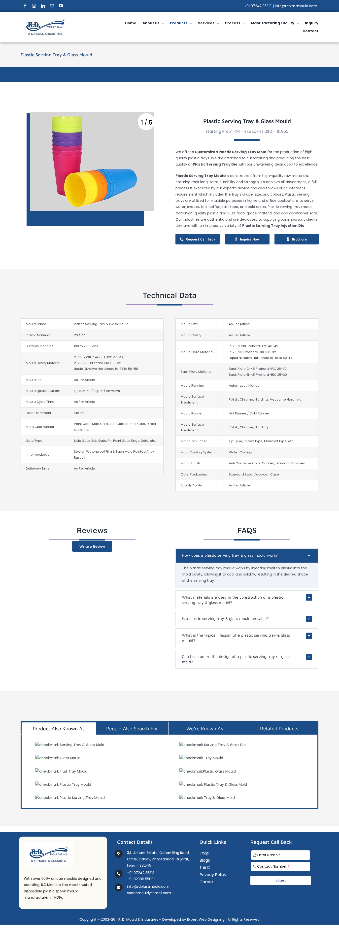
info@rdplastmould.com (296, 5)
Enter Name (268, 854)
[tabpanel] (169, 772)
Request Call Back (200, 239)
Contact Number (273, 866)
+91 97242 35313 (257, 5)
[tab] (59, 728)
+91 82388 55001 (141, 879)
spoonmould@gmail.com (149, 892)
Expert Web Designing (206, 919)
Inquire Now (250, 239)
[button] (247, 556)
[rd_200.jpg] (45, 16)
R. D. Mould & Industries (138, 919)
